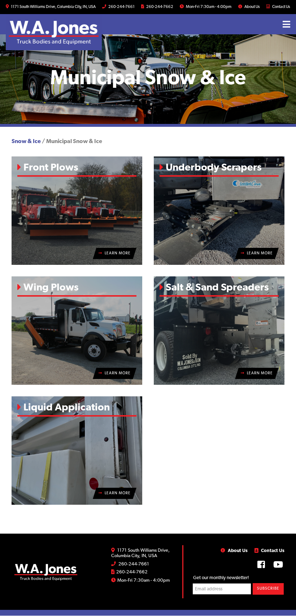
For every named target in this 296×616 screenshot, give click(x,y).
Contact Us (280, 7)
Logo (46, 572)
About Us (252, 7)
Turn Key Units (174, 19)
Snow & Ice (26, 142)
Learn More (117, 253)
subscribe (268, 589)
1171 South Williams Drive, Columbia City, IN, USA (53, 7)
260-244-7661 (121, 7)
